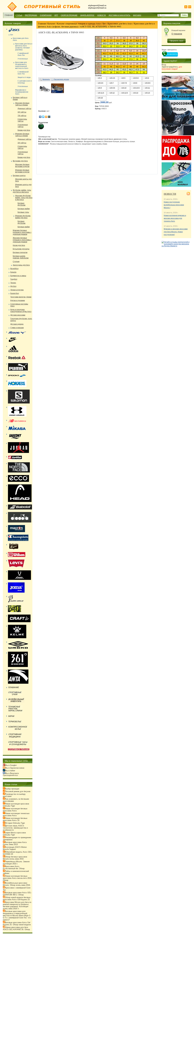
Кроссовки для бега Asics (120, 23)
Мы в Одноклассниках (14, 768)
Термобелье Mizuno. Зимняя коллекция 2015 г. (16, 862)
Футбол (13, 286)
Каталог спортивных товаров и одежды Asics (79, 23)
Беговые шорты (19, 176)
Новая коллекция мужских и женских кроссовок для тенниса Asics (175, 218)
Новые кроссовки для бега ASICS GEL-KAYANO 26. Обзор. (16, 928)
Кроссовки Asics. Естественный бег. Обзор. (14, 867)
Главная (9, 15)
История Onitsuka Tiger (15, 823)
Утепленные (23, 59)
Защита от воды (24, 77)
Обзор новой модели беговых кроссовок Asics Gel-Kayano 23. (17, 898)
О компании (46, 15)
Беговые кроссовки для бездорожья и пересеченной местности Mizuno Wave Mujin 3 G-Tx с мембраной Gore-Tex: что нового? (17, 915)
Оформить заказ (176, 40)
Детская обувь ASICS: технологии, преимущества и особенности (15, 828)
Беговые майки (24, 209)
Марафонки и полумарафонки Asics (21, 92)
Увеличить (46, 79)
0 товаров (177, 34)
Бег (104, 23)
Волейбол (14, 269)
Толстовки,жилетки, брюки (20, 297)
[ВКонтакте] (40, 117)
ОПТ (56, 15)
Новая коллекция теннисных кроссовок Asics (16, 814)
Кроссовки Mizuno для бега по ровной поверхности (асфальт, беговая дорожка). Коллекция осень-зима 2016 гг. (17, 905)
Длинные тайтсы (24, 109)
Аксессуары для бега (21, 265)
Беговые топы (23, 212)
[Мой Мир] (49, 117)
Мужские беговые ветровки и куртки (22, 171)
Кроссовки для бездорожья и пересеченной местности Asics (21, 65)
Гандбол (13, 279)
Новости (101, 15)
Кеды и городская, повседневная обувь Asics (20, 311)
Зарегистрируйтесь (172, 68)
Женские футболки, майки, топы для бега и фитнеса (23, 198)
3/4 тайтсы (22, 112)
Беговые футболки (21, 204)
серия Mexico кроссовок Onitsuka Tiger (14, 834)
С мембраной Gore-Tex (23, 54)
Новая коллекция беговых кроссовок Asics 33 (15, 819)
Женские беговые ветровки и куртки (22, 165)
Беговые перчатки (20, 252)
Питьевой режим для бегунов (17, 791)
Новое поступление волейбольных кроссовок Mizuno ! (174, 205)
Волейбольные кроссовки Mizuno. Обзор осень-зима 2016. (17, 884)
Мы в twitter (10, 771)
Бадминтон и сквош (18, 276)
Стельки (16, 262)
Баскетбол (14, 293)
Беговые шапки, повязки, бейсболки (21, 257)
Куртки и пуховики (17, 300)
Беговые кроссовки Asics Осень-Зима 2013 (15, 843)
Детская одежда (16, 324)
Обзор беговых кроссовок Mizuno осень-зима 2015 (15, 858)
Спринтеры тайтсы (22, 120)
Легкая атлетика (17, 290)
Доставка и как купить (119, 15)
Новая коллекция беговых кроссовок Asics (15, 810)
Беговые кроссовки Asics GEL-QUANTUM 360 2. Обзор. (17, 894)
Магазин (137, 15)
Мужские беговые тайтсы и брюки (22, 135)
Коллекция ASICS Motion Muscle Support (15, 848)
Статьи (18, 15)
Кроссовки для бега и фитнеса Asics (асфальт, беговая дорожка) (23, 47)
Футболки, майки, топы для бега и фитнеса (22, 191)
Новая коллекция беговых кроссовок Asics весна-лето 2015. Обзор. (17, 878)
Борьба (13, 272)
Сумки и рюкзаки (17, 328)
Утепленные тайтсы (23, 126)
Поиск (163, 15)
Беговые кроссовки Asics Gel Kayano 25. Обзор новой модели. (17, 923)
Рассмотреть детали (61, 79)
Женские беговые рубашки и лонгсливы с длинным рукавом (22, 240)
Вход (164, 65)
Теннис (13, 283)
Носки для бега (19, 245)
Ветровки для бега (20, 161)
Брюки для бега (24, 130)
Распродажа (31, 15)
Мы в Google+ (11, 765)
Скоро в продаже (69, 15)
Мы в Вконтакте (12, 773)
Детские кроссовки (17, 315)
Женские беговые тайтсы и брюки (22, 104)
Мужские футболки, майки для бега (23, 217)
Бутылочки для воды (21, 249)
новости (170, 194)
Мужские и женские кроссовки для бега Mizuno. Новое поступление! (176, 232)
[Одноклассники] (46, 117)
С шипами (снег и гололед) (25, 82)
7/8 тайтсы (22, 116)
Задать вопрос (87, 15)
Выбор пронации (12, 789)
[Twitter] (43, 117)
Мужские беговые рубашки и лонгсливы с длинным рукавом (22, 232)
